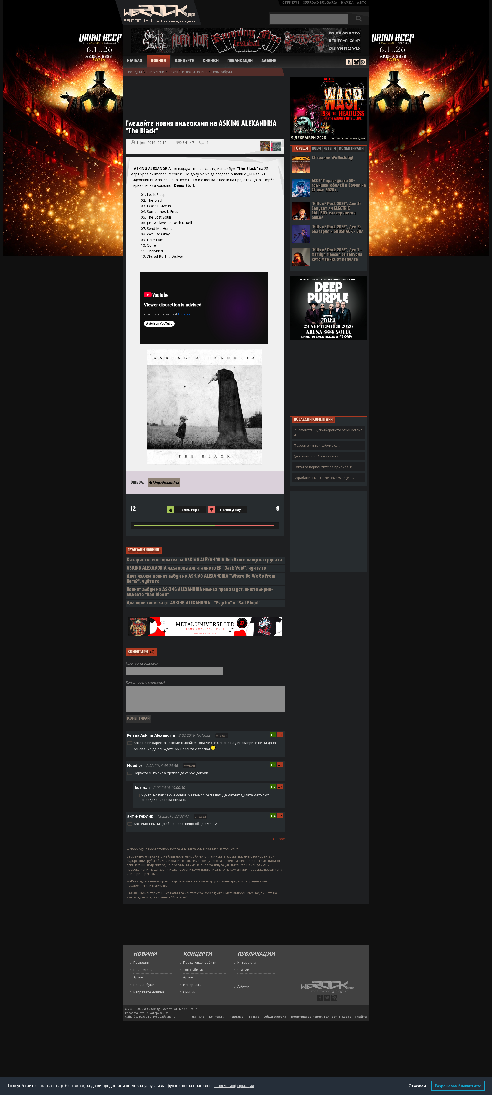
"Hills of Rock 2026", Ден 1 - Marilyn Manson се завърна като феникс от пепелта (337, 255)
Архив (173, 72)
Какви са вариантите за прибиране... (324, 466)
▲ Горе (278, 838)
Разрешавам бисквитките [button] (458, 1086)
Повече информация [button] (234, 1085)
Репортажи (192, 984)
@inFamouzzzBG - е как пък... (317, 456)
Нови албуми (222, 72)
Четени (330, 149)
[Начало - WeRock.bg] (158, 23)
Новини (158, 61)
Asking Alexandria (164, 482)
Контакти (217, 1016)
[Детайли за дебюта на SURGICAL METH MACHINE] (276, 146)
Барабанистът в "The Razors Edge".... (324, 477)
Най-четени (155, 72)
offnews (291, 2)
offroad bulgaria (320, 2)
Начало (134, 61)
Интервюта (246, 962)
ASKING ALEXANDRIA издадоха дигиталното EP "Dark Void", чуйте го (196, 568)
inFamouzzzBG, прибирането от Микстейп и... (328, 432)
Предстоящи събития (200, 962)
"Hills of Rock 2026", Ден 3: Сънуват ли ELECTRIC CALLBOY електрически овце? (336, 211)
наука (347, 2)
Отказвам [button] (417, 1086)
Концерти (184, 61)
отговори (221, 735)
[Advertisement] (202, 95)
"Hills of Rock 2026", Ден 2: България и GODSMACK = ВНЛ (338, 229)
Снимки (211, 61)
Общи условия (275, 1016)
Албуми (268, 61)
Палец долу (230, 509)
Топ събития (193, 969)
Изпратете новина (148, 992)
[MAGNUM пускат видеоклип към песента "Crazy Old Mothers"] (265, 146)
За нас (254, 1016)
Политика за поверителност (314, 1016)
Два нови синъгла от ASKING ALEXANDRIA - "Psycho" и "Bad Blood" (193, 603)
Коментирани (351, 149)
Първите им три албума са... (317, 445)
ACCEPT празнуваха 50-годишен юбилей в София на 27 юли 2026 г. (339, 185)
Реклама (237, 1016)
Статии (243, 969)
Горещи (301, 149)
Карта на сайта (354, 1016)
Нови (316, 149)
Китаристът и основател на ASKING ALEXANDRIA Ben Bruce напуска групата (204, 560)
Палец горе (189, 509)
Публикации (240, 61)
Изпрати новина (194, 72)
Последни (134, 72)
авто (361, 2)
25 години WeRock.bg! (332, 158)
